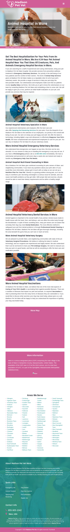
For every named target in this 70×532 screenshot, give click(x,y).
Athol (8, 409)
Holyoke (24, 413)
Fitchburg (25, 398)
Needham (40, 409)
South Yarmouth (57, 398)
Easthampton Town (13, 446)
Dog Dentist (24, 487)
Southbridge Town (57, 400)
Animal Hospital (11, 491)
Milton (39, 404)
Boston (9, 419)
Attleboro (10, 411)
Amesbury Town (12, 402)
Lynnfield (25, 431)
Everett (9, 448)
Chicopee (10, 433)
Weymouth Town (57, 433)
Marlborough (26, 439)
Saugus (39, 444)
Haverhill (25, 409)
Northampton (41, 419)
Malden (24, 433)
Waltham (55, 413)
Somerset (40, 448)
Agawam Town (11, 400)
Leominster (25, 421)
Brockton (10, 423)
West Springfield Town (57, 426)
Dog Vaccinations (26, 491)
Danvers (9, 439)
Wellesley (55, 421)
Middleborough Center (41, 399)
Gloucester (25, 406)
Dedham (9, 441)
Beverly (9, 417)
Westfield (55, 431)
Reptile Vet (24, 498)
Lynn (23, 429)
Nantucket (40, 406)
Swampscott (56, 406)
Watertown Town (57, 417)
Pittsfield (40, 431)
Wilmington (55, 437)
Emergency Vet (10, 487)
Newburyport (41, 413)
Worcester (55, 446)
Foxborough (26, 400)
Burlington (10, 427)
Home (7, 47)
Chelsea (9, 431)
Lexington (25, 423)
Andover (9, 404)
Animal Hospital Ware (21, 47)
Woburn (54, 444)
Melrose (24, 448)
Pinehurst (40, 429)
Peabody (40, 427)
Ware (12, 47)
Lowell (24, 427)
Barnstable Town (12, 413)
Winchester (55, 439)
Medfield (24, 444)
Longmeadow (26, 425)
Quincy (39, 435)
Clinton (9, 435)
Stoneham (55, 404)
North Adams (41, 417)
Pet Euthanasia (26, 494)
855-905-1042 (15, 510)
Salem (39, 441)
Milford (39, 402)
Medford (24, 446)
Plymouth (40, 433)
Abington (10, 398)
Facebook (52, 529)
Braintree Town (11, 421)
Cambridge (10, 429)
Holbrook (25, 411)
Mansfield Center (27, 435)
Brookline (10, 425)
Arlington (10, 406)
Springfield (55, 402)
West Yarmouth (57, 429)
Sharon (39, 446)
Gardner (24, 404)
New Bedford (41, 411)
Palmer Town (41, 425)
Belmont (9, 415)
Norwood (40, 423)
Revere (39, 439)
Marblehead (26, 437)
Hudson (24, 415)
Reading (40, 437)
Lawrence (25, 419)
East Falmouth (11, 444)
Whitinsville (55, 435)
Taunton (54, 409)
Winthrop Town (56, 441)
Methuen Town (26, 450)
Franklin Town (26, 402)
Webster (54, 419)
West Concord (56, 423)
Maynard (25, 441)
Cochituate (10, 437)
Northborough (41, 421)
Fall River (10, 450)
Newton (39, 415)
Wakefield (55, 411)
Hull (23, 417)
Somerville (40, 450)
